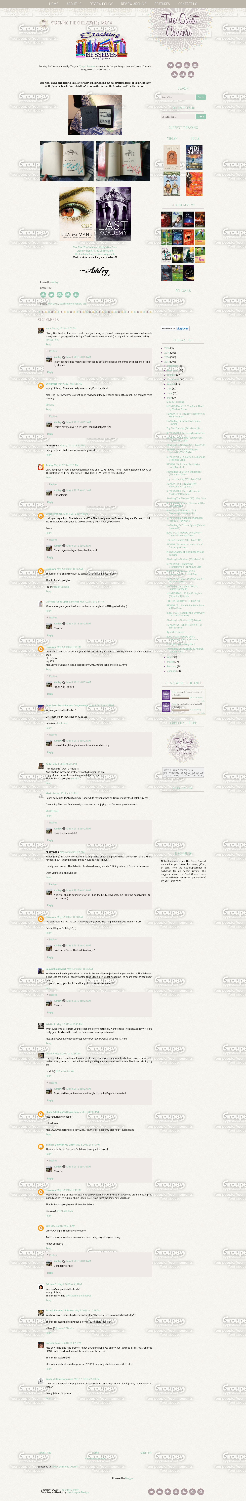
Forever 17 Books (65, 1328)
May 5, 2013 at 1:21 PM (86, 1112)
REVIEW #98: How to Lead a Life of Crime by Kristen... (185, 546)
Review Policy (101, 4)
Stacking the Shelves (70, 303)
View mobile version (95, 1458)
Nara (48, 328)
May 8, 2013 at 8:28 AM (78, 890)
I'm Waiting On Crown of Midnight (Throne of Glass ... (184, 473)
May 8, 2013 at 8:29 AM (78, 1000)
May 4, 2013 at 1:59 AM (70, 383)
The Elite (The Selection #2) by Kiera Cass (95, 247)
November (173, 370)
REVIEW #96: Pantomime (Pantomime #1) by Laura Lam (184, 565)
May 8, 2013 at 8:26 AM (78, 828)
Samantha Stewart (56, 969)
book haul (62, 723)
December (173, 365)
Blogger (129, 1478)
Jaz (48, 1226)
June (170, 393)
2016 (167, 348)
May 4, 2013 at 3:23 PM (102, 705)
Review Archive (133, 4)
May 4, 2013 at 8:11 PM (65, 793)
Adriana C (51, 1284)
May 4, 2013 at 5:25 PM (65, 764)
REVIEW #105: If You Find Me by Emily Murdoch (183, 466)
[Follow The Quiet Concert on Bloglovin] (175, 330)
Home (53, 4)
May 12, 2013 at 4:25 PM (68, 1343)
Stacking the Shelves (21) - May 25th (186, 445)
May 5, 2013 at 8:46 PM (69, 1190)
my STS (74, 778)
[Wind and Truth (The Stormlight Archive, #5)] (194, 169)
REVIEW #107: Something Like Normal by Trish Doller (182, 451)
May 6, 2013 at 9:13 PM (70, 1284)
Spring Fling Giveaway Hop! (181, 644)
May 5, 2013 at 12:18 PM (67, 1053)
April (170, 657)
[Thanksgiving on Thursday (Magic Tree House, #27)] (171, 194)
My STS (50, 405)
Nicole (174, 692)
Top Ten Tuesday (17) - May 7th (183, 600)
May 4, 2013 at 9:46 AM (75, 513)
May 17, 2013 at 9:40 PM (87, 1379)
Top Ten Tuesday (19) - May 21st (184, 479)
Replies (53, 351)
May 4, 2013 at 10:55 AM (70, 569)
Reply (49, 344)
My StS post (52, 811)
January (171, 671)
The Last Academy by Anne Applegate (95, 254)
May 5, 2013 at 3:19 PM (88, 1144)
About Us (74, 4)
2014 (167, 357)
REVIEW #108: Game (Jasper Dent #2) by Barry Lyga (184, 439)
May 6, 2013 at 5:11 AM (63, 1226)
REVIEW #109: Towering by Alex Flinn (186, 433)
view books (201, 701)
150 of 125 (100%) (196, 698)
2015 (167, 352)
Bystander (51, 383)
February (172, 666)
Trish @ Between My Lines (60, 1144)
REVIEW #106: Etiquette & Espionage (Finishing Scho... (186, 458)
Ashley (57, 357)
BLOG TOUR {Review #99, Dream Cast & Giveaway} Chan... (184, 534)
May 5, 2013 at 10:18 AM (70, 917)
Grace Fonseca (54, 513)
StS (84, 303)
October (171, 375)
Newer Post (44, 1452)
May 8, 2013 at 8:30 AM (78, 1166)
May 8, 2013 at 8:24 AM (78, 545)
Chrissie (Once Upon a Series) (62, 601)
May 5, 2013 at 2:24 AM (72, 852)
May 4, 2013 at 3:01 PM (69, 647)
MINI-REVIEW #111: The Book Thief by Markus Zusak (185, 408)
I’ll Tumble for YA (65, 1071)
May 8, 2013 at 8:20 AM (78, 357)
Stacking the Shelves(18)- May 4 (184, 620)
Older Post (145, 1452)
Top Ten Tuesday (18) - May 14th (184, 540)
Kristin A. (51, 1024)
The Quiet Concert (69, 1489)
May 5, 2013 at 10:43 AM (70, 1024)
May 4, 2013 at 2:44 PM (92, 601)
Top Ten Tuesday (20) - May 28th (184, 428)
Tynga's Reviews (87, 66)
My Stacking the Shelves (78, 1295)
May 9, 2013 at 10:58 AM (87, 1310)
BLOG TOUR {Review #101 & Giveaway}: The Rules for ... (182, 512)
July (169, 388)
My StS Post (52, 339)
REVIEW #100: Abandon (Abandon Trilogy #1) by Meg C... (185, 519)
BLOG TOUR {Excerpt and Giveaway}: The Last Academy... (186, 614)
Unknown (51, 569)
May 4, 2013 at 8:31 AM (66, 465)
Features (162, 4)
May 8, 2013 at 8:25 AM (78, 682)
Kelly (49, 764)
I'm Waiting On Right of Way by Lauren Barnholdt (182, 587)
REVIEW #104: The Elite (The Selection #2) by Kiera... (182, 485)
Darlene (50, 1343)
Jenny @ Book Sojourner (59, 1379)
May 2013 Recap (175, 402)
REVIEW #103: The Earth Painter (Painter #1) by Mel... (183, 492)
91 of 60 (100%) (195, 710)
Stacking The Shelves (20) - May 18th (186, 498)
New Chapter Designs (78, 1492)
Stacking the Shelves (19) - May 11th (186, 559)
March (170, 661)
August (171, 384)
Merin (49, 793)
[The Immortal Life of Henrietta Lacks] (194, 194)
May (169, 397)
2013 (167, 361)
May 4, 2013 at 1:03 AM (64, 328)
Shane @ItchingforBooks (59, 1112)
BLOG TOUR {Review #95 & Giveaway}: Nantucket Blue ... (183, 573)
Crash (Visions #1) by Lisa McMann (95, 250)
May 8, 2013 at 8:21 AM (78, 422)
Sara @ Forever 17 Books (60, 1310)
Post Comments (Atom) (64, 1466)
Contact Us (187, 4)
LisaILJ (50, 1053)
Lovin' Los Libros (64, 1211)
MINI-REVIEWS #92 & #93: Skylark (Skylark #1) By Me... (184, 595)
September (173, 379)
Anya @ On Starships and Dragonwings (67, 705)
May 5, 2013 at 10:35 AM (80, 969)
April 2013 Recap (175, 632)
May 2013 (53, 303)
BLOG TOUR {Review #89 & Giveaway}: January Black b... (183, 638)
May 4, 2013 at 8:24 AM (72, 445)
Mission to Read (60, 586)
